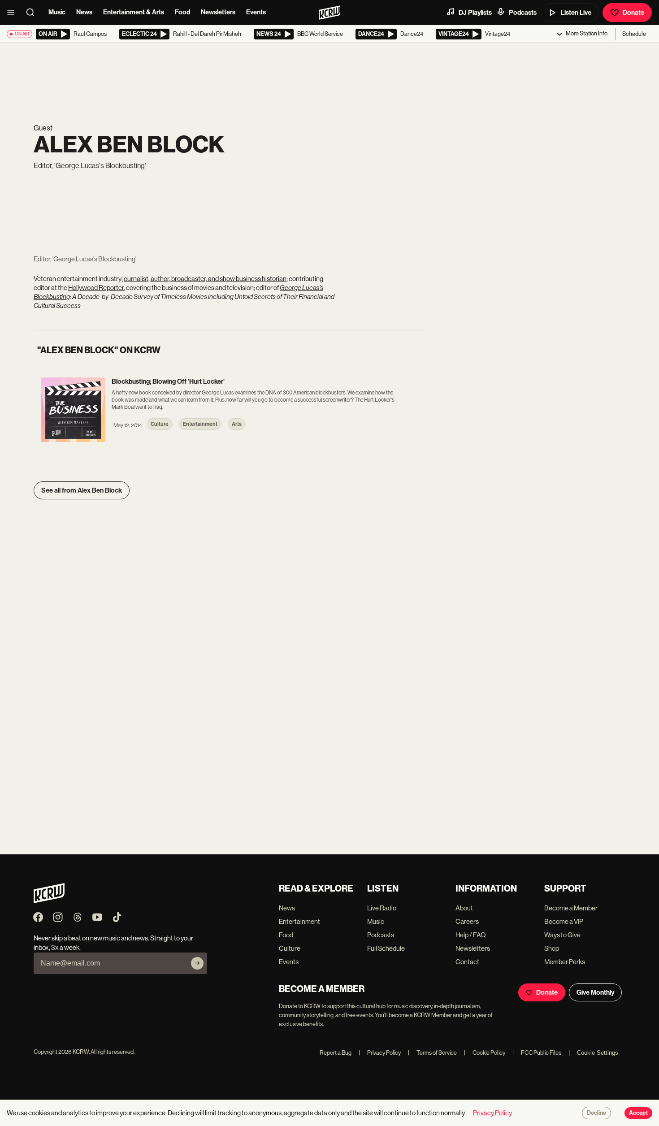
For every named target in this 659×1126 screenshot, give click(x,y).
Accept (638, 1113)
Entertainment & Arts (133, 12)
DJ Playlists (475, 13)
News (84, 12)
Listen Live (576, 13)
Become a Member (571, 908)
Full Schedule (386, 948)
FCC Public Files (536, 1052)
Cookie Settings (597, 1052)
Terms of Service (432, 1052)
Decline (596, 1113)
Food (182, 12)
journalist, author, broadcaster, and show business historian (204, 278)
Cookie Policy (484, 1052)
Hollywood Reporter (96, 287)
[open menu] (13, 12)
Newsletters (218, 12)
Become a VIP (563, 921)
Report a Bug (335, 1052)
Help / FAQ (470, 935)
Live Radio (381, 908)
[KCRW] (49, 901)
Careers (467, 921)
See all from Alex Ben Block (81, 490)
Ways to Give (562, 935)
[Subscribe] (197, 963)
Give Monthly (595, 992)
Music (56, 12)
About (464, 908)
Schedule (634, 33)
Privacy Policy (380, 1052)
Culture (289, 948)
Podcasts (523, 13)
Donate (633, 13)
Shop (551, 948)
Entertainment (299, 921)
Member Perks (564, 962)
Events (256, 12)
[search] (33, 12)
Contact (467, 962)
